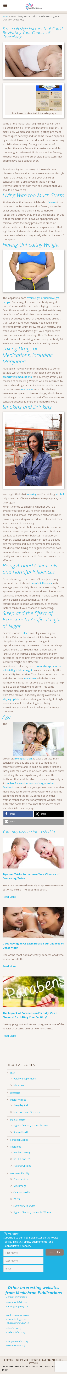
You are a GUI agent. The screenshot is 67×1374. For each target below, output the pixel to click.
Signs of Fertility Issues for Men (30, 1125)
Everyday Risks (21, 1105)
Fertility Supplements (25, 1078)
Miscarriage (19, 1185)
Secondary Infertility (24, 1205)
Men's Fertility (17, 1119)
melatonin (30, 678)
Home (6, 16)
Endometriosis (21, 1179)
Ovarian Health (21, 1192)
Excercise (15, 1092)
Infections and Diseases (26, 1112)
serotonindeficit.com (17, 1302)
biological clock (23, 758)
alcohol (60, 494)
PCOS (16, 1199)
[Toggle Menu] (5, 5)
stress (53, 202)
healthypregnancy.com (18, 1306)
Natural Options (22, 1165)
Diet (12, 1072)
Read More (9, 896)
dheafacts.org (14, 1328)
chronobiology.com (16, 1319)
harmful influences (41, 583)
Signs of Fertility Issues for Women (32, 1212)
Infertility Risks (18, 1099)
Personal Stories (19, 1139)
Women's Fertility (19, 1173)
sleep (26, 633)
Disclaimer (7, 1366)
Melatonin (19, 1085)
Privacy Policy (22, 1366)
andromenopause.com (18, 1315)
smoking (32, 494)
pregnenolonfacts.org (17, 1341)
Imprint (6, 1369)
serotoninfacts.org (16, 1345)
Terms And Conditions (44, 1366)
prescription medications (17, 376)
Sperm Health (21, 1132)
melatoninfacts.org (16, 1332)
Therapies (15, 1146)
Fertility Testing (21, 1152)
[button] (18, 814)
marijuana (27, 389)
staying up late (11, 699)
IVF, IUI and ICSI (22, 1159)
